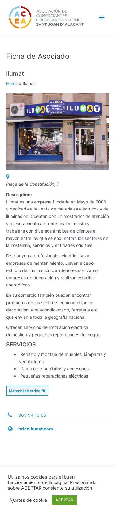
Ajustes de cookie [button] (28, 500)
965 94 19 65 (32, 415)
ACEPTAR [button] (64, 499)
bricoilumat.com (35, 428)
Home (12, 83)
